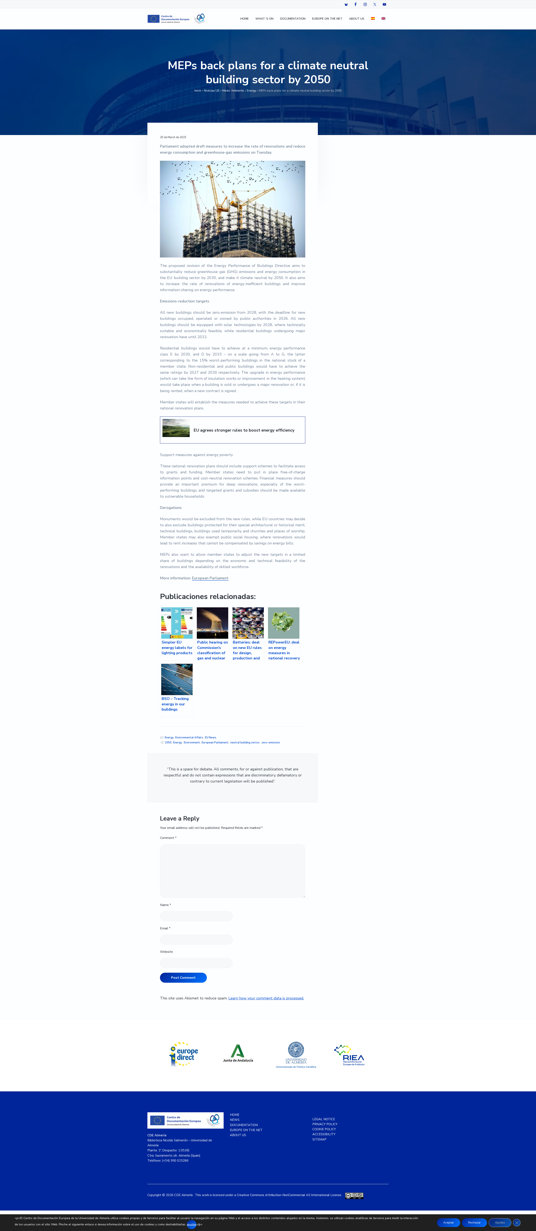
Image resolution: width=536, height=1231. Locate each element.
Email (165, 928)
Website (166, 951)
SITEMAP (319, 1139)
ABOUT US (238, 1135)
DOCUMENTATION (244, 1125)
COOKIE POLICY (324, 1129)
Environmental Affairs (189, 737)
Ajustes (500, 1223)
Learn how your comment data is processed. (266, 998)
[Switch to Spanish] (373, 19)
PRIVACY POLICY (325, 1124)
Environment (192, 742)
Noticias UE (211, 91)
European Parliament (210, 578)
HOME (234, 1115)
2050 (168, 742)
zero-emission (271, 742)
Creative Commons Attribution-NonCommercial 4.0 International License (289, 1195)
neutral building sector (245, 742)
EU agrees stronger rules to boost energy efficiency (244, 430)
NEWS (235, 1120)
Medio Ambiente (233, 91)
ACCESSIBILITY (323, 1134)
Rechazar (474, 1223)
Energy (251, 91)
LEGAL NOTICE (323, 1119)
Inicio (198, 91)
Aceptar (448, 1223)
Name (165, 905)
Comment (168, 838)
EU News (210, 737)
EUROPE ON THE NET (246, 1130)
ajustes (191, 1224)
